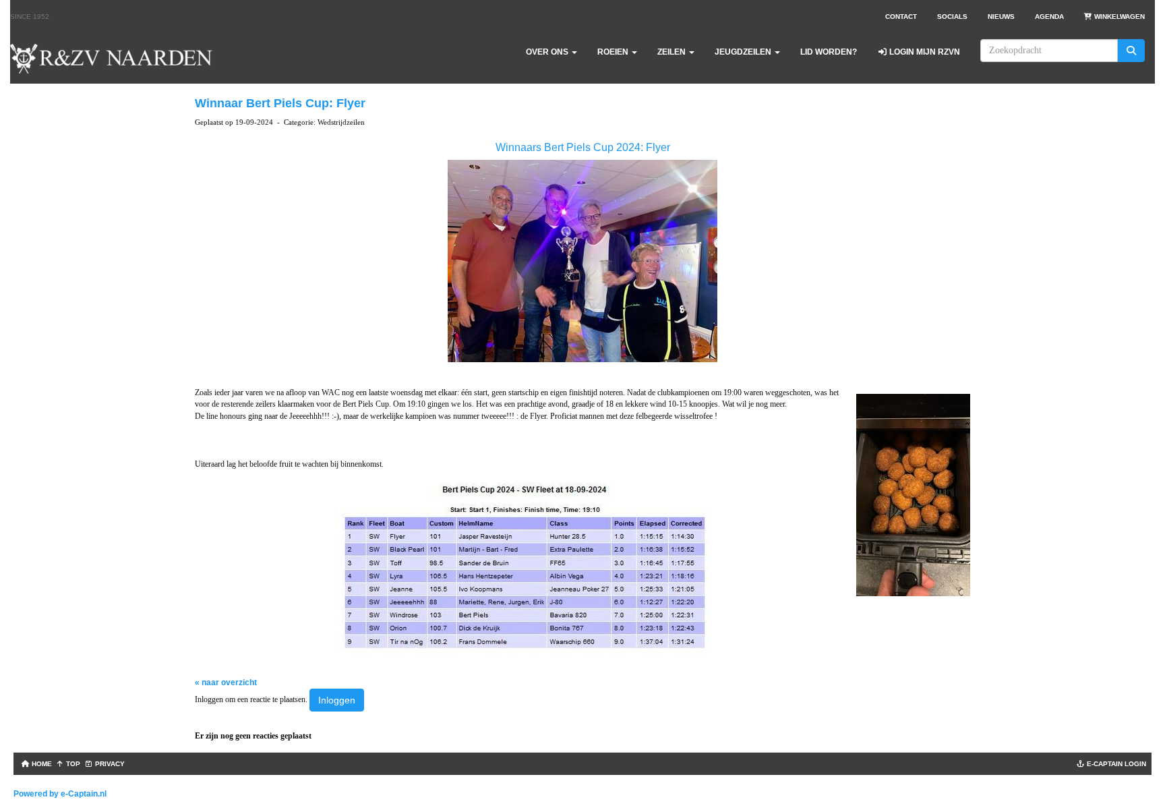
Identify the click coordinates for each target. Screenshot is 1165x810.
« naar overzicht (226, 682)
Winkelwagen (1118, 16)
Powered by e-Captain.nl (60, 794)
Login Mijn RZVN (923, 52)
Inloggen (336, 700)
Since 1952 (29, 16)
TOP (72, 764)
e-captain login (1115, 764)
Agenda (1049, 16)
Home (41, 764)
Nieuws (1001, 16)
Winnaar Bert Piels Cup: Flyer (280, 103)
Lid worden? (828, 52)
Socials (952, 16)
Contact (901, 16)
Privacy (109, 764)
